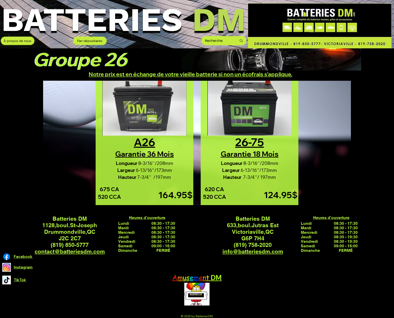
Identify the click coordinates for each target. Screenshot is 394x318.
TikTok (20, 280)
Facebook (23, 256)
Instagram (23, 267)
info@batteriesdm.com (252, 251)
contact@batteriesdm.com (70, 251)
